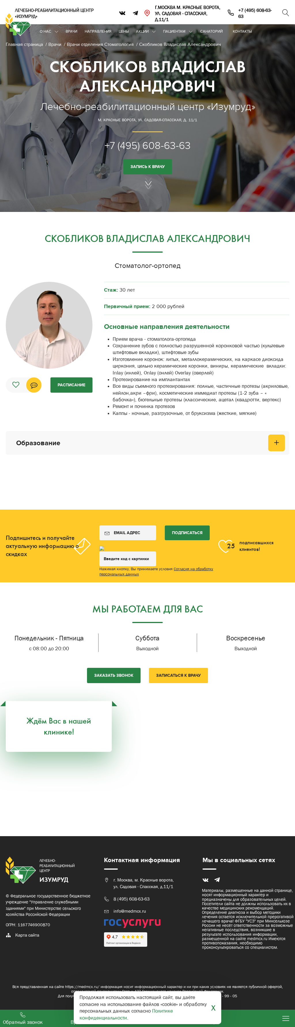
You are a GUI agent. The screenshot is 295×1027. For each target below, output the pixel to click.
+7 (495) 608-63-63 (148, 145)
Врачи (71, 31)
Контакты (242, 31)
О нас (45, 31)
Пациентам (174, 31)
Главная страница (25, 44)
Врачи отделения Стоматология (101, 44)
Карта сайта (27, 935)
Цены (124, 31)
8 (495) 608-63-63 (132, 899)
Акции (142, 31)
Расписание (71, 385)
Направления (98, 31)
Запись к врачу (148, 166)
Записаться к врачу (178, 675)
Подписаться (187, 532)
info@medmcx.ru (130, 911)
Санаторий (211, 31)
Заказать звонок (113, 675)
